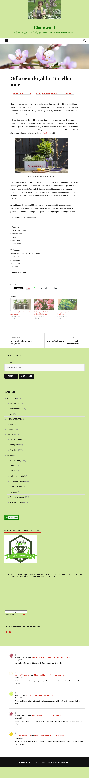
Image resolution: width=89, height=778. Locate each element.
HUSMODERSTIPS (14, 419)
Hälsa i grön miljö (17, 476)
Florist (9, 414)
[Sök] (82, 41)
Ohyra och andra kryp (18, 486)
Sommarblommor (17, 497)
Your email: (8, 363)
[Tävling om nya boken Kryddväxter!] (67, 304)
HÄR (67, 107)
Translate (22, 614)
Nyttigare (14, 445)
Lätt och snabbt (16, 439)
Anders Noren (63, 762)
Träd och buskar (16, 502)
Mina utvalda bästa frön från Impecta (49, 675)
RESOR (10, 455)
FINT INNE (46, 93)
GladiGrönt (44, 27)
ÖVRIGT (10, 429)
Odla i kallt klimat (17, 481)
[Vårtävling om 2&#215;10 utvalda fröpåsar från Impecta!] (44, 304)
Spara (12, 424)
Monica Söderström (22, 93)
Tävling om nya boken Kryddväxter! (64, 313)
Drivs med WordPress (28, 762)
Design (13, 471)
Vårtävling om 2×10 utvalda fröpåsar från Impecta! (42, 313)
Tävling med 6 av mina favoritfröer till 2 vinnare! (50, 657)
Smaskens (14, 450)
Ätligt (38, 93)
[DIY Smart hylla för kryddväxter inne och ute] (20, 304)
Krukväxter (56, 93)
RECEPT (10, 434)
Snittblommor (15, 408)
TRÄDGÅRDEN (68, 93)
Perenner (13, 492)
